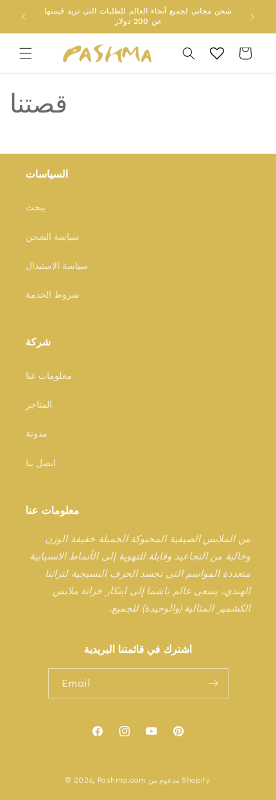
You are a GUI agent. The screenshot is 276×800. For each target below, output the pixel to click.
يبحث (36, 207)
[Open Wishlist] (217, 53)
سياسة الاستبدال (57, 265)
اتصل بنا (41, 463)
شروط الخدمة (53, 294)
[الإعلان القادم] (252, 17)
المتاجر (39, 404)
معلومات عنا (49, 375)
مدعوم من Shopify (179, 780)
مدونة (36, 433)
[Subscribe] (214, 683)
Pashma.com (122, 780)
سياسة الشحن (53, 236)
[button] (26, 53)
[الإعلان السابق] (24, 17)
